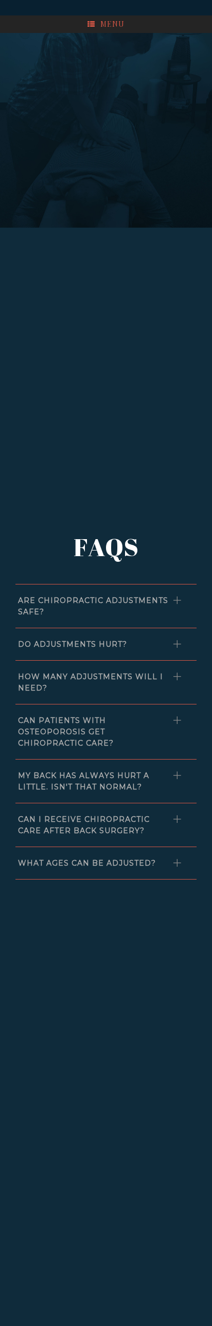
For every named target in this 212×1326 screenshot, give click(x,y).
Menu (112, 24)
